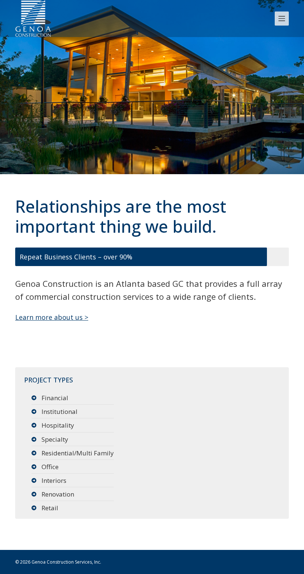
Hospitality (58, 425)
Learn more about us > (51, 317)
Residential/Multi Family (78, 453)
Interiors (54, 480)
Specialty (55, 439)
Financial (55, 398)
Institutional (59, 411)
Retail (50, 508)
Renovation (58, 494)
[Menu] (282, 18)
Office (50, 466)
